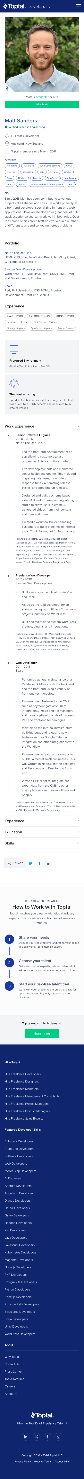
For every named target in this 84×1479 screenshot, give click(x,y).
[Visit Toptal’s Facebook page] (47, 1437)
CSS (42, 171)
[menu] (78, 6)
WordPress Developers (20, 1334)
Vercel (21, 184)
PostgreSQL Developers (21, 1282)
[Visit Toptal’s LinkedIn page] (25, 1437)
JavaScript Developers (20, 1245)
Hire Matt (42, 104)
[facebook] (39, 863)
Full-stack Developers (19, 1141)
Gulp (9, 184)
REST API (12, 171)
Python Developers (17, 1289)
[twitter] (30, 863)
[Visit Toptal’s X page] (36, 1437)
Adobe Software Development (47, 184)
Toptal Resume (14, 1379)
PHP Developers (16, 1274)
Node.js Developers (18, 1267)
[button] (42, 426)
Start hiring (42, 1033)
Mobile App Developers (20, 1171)
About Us (11, 1393)
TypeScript (52, 178)
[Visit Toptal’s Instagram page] (58, 1437)
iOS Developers (15, 1230)
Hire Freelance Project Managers (26, 1103)
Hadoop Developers (18, 1223)
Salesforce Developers (20, 1311)
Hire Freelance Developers (23, 1074)
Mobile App (70, 178)
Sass (9, 178)
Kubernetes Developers (20, 1252)
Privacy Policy (22, 1461)
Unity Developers (16, 1326)
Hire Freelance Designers (22, 1081)
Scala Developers (16, 1319)
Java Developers (16, 1237)
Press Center (13, 1371)
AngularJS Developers (20, 1193)
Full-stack (29, 165)
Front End (12, 165)
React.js (37, 178)
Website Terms (43, 1461)
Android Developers (18, 1185)
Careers (10, 1386)
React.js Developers (18, 1297)
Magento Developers (19, 1260)
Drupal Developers (17, 1208)
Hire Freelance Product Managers (27, 1111)
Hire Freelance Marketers (21, 1089)
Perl (71, 184)
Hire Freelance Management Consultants (32, 1096)
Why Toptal (12, 1356)
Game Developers (17, 1215)
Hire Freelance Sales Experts (24, 1118)
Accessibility (62, 1461)
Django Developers (17, 1200)
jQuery (67, 171)
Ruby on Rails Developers (22, 1304)
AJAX (69, 165)
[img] (25, 127)
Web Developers (16, 1163)
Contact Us (12, 1364)
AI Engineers (13, 1178)
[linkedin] (48, 863)
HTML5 (54, 171)
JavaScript (28, 171)
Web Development (50, 165)
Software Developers (19, 1156)
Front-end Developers (19, 1148)
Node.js (22, 178)
